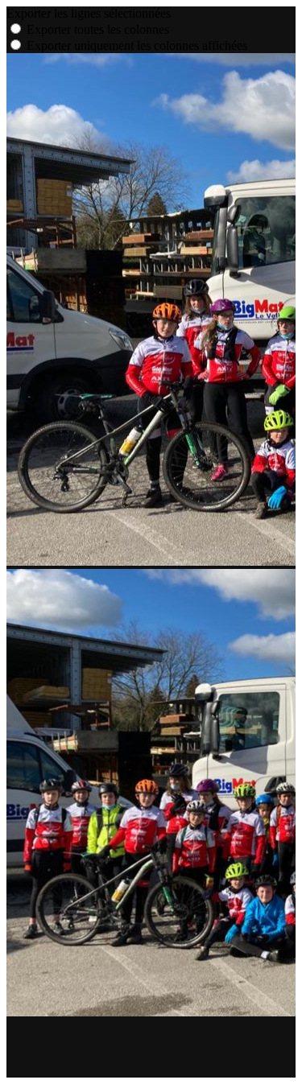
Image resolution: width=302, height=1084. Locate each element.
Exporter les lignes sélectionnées (88, 13)
